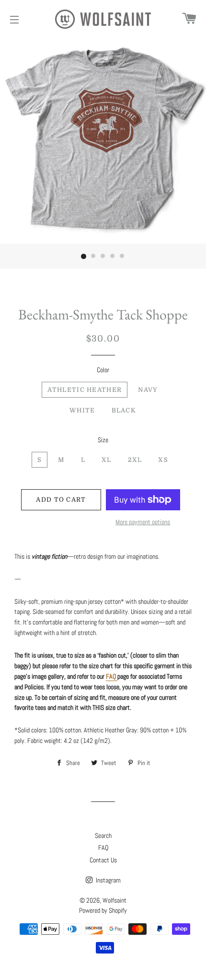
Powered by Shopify (103, 910)
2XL (135, 459)
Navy (148, 389)
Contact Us (103, 860)
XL (107, 459)
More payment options (142, 522)
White (82, 410)
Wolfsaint (114, 900)
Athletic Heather (84, 389)
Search (103, 835)
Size (103, 440)
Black (124, 410)
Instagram (107, 880)
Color (103, 369)
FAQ (103, 847)
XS (163, 459)
